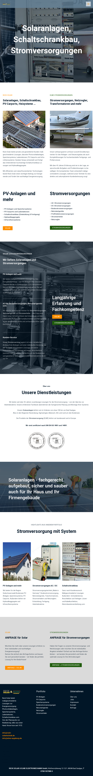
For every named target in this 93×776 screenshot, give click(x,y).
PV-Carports (40, 700)
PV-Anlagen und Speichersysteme (18, 209)
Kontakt (5, 760)
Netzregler (40, 710)
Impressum (6, 757)
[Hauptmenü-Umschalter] (88, 4)
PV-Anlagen (40, 697)
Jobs (4, 754)
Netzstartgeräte (57, 211)
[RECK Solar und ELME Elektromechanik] (6, 4)
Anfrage (5, 762)
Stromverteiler (41, 713)
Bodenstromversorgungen (61, 208)
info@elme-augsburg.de (12, 738)
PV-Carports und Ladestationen (16, 212)
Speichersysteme (42, 702)
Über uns (5, 751)
